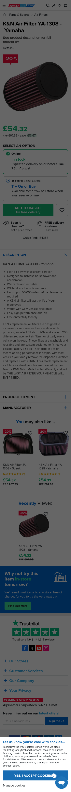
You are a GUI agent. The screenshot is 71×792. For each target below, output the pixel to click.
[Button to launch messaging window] (61, 782)
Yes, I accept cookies (33, 776)
